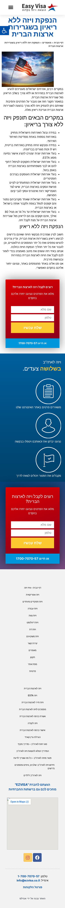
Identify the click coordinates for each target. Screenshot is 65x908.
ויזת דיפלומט (32, 622)
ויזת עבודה (32, 608)
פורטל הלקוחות (32, 887)
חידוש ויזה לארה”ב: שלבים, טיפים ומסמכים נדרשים (35, 766)
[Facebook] (37, 857)
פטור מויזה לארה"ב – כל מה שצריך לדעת (32, 758)
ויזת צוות (32, 615)
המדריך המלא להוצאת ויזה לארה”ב (32, 751)
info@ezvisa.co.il (28, 880)
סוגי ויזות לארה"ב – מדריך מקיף (32, 744)
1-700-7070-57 (29, 876)
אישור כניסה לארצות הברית (32, 730)
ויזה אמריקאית (32, 594)
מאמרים (46, 42)
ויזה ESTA (32, 695)
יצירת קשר (32, 643)
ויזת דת (32, 629)
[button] (11, 7)
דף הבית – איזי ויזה (32, 587)
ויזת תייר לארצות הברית (33, 702)
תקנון (32, 657)
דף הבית (58, 42)
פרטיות (32, 671)
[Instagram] (27, 857)
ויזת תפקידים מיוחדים (32, 601)
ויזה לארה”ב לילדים (32, 775)
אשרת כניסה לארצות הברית (33, 716)
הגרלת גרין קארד (33, 737)
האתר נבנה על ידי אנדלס (32, 898)
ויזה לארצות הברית (32, 688)
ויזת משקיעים (32, 636)
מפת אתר (32, 664)
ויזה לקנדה (32, 723)
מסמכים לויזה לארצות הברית (32, 709)
